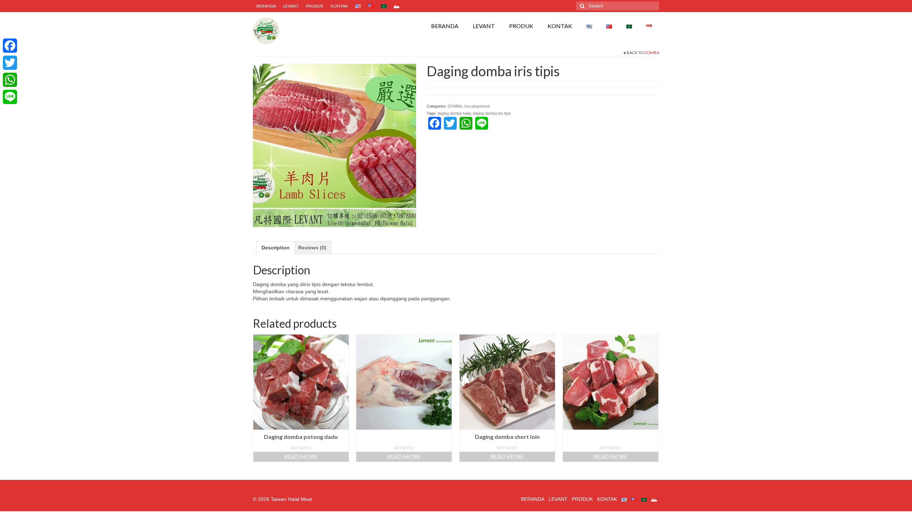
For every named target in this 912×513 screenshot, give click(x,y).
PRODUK (314, 6)
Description (275, 247)
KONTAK (339, 6)
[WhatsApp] (10, 79)
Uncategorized (476, 106)
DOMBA (651, 52)
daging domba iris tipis (492, 113)
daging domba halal (454, 113)
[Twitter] (10, 62)
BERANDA (266, 6)
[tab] (275, 247)
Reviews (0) (312, 247)
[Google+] (10, 106)
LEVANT (291, 6)
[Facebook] (10, 45)
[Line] (10, 96)
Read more (300, 456)
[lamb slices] (334, 144)
